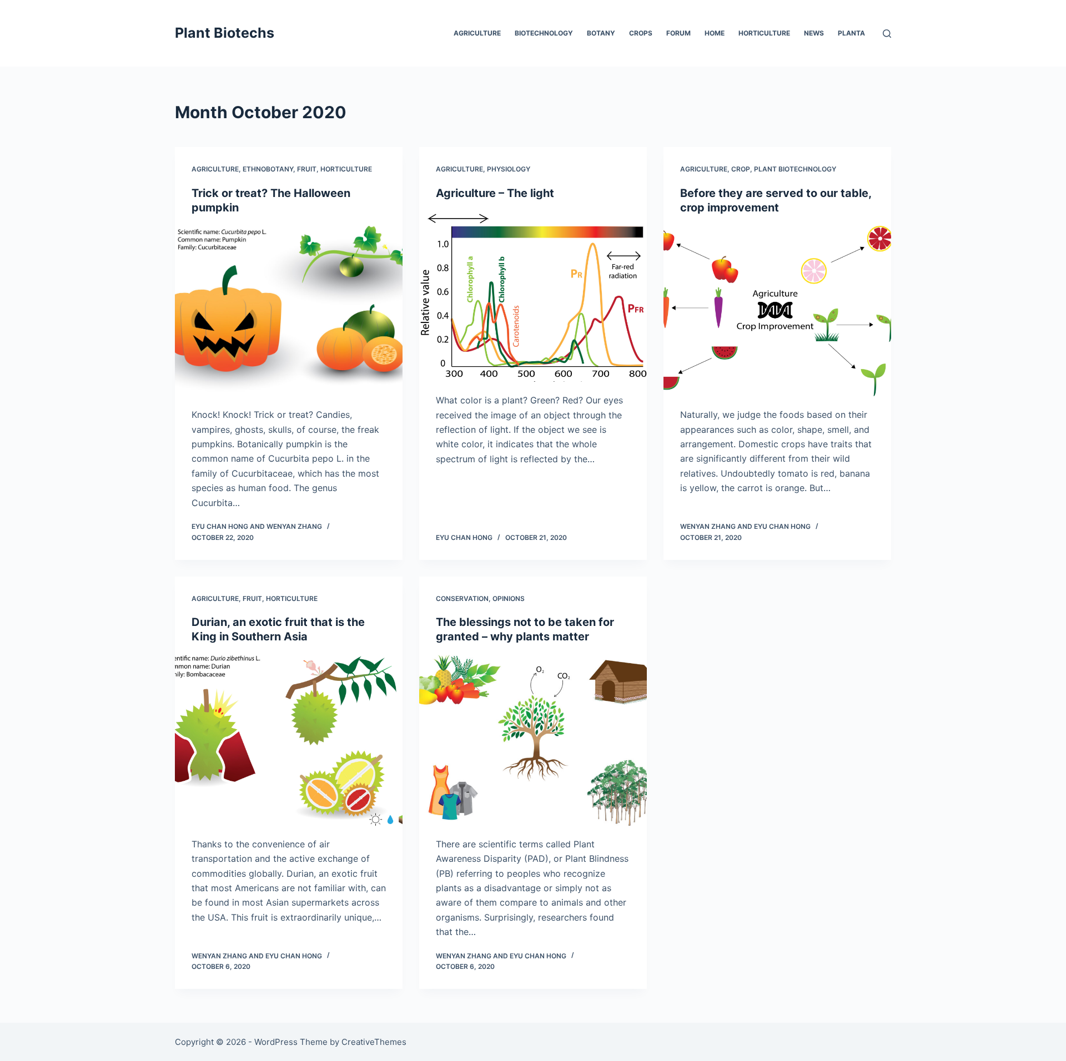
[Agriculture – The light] (533, 296)
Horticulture (764, 33)
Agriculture (477, 33)
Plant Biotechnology (795, 169)
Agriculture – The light (495, 193)
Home (715, 33)
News (814, 33)
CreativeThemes (373, 1042)
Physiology (508, 169)
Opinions (508, 598)
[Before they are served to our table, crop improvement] (777, 311)
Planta (851, 33)
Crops (640, 33)
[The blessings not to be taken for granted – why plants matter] (533, 740)
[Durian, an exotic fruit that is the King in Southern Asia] (289, 740)
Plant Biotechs (224, 32)
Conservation (462, 598)
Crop (740, 169)
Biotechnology (544, 33)
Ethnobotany (268, 169)
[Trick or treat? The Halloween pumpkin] (289, 311)
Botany (601, 33)
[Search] (887, 33)
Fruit (306, 169)
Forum (678, 33)
